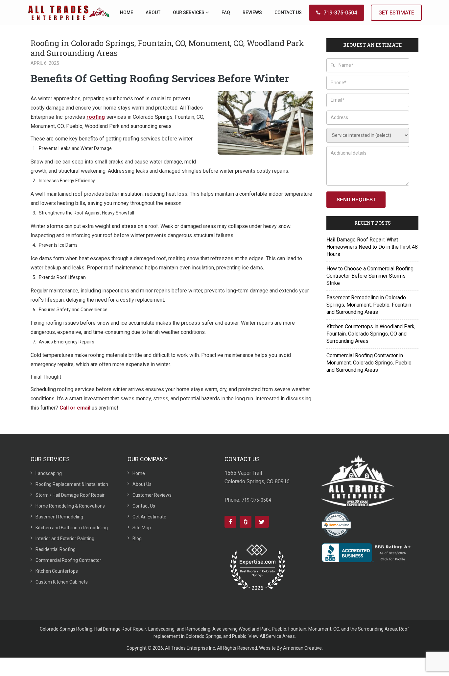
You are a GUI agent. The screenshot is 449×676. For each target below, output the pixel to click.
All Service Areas (277, 636)
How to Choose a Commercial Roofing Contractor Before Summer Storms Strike (370, 275)
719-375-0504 (340, 13)
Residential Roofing (55, 549)
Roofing (84, 629)
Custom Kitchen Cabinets (61, 582)
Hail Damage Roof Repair (120, 629)
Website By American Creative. (291, 648)
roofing (95, 117)
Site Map (141, 527)
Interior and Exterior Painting (64, 538)
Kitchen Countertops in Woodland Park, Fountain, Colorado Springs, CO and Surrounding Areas (370, 333)
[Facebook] (230, 522)
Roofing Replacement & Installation (71, 484)
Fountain (297, 629)
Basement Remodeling (59, 516)
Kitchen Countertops (56, 571)
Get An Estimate (149, 516)
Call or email (74, 408)
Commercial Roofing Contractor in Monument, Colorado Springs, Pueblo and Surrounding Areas (369, 362)
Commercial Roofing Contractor (68, 560)
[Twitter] (262, 522)
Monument (319, 629)
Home (138, 473)
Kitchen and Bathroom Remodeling (71, 527)
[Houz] (245, 522)
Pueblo (279, 629)
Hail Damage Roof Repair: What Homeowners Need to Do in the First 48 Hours (372, 247)
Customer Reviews (152, 495)
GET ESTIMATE (396, 13)
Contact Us (143, 506)
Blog (137, 538)
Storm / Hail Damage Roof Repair (70, 495)
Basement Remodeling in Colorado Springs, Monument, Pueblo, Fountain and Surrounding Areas (368, 304)
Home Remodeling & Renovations (70, 506)
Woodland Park (254, 629)
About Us (142, 484)
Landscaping (48, 473)
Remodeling (197, 629)
